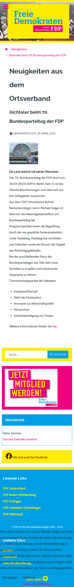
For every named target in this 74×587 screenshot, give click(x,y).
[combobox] (26, 354)
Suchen (59, 354)
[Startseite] (6, 49)
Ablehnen (29, 577)
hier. (55, 326)
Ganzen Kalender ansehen (20, 439)
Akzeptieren (9, 577)
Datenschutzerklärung (37, 584)
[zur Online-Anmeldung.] (31, 387)
